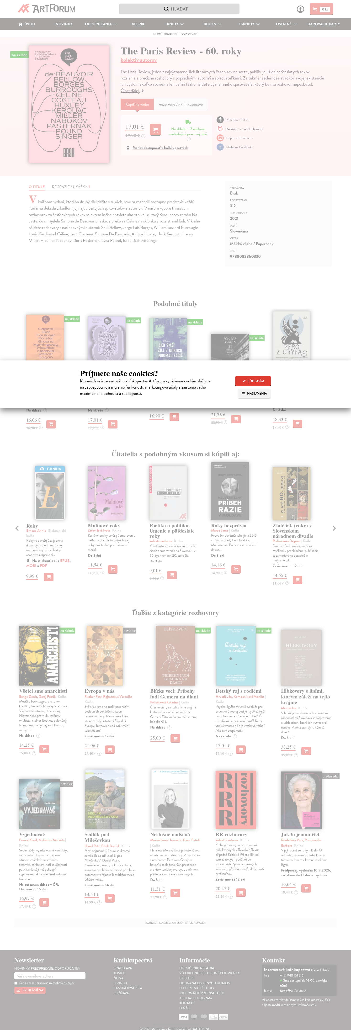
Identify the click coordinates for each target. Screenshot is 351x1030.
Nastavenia (256, 393)
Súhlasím (255, 381)
